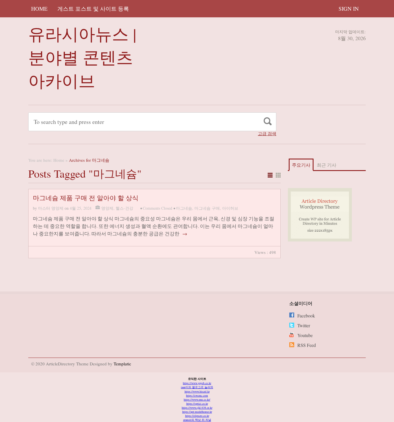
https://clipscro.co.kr (197, 416)
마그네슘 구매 (207, 208)
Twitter (303, 325)
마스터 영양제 (50, 208)
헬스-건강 (124, 208)
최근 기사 (326, 165)
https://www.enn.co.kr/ (197, 399)
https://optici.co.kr (197, 403)
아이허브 (230, 208)
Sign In (349, 8)
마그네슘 (184, 208)
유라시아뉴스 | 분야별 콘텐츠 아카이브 (82, 57)
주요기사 (301, 165)
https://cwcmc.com (197, 395)
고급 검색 (267, 133)
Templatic (122, 364)
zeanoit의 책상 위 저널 (197, 420)
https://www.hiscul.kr (197, 391)
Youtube (305, 335)
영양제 (107, 208)
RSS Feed (306, 345)
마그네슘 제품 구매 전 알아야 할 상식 (85, 198)
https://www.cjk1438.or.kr (197, 408)
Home (39, 8)
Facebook (306, 316)
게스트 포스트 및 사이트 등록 (93, 8)
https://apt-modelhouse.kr (197, 412)
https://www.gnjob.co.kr (197, 383)
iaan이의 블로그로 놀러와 (197, 387)
